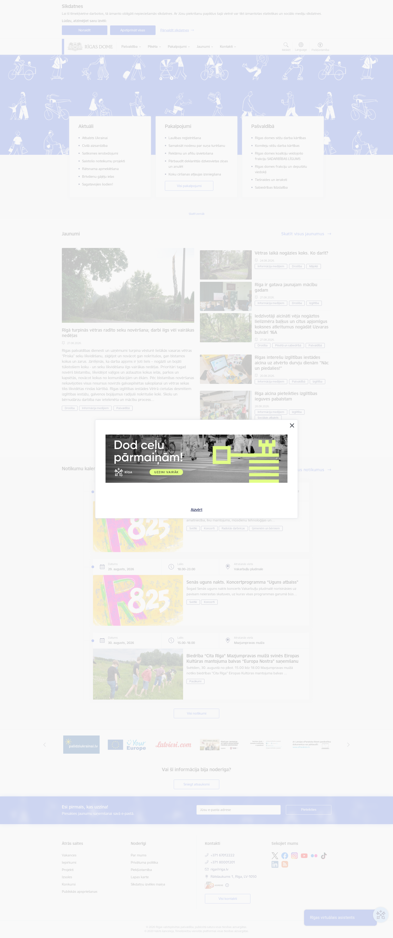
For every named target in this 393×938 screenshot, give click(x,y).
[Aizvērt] (292, 425)
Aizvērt (196, 509)
